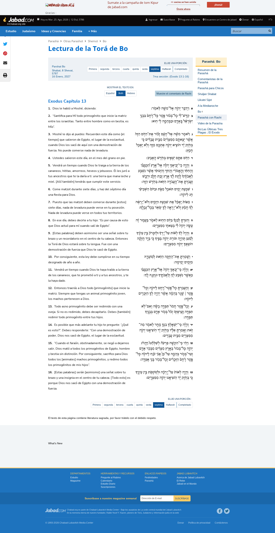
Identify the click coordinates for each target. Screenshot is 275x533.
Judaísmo (28, 31)
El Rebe (181, 480)
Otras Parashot (73, 41)
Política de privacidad (199, 522)
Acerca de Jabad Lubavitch (191, 477)
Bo (104, 41)
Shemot (93, 41)
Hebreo (131, 93)
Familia (77, 31)
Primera (93, 69)
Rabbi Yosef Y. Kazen (116, 513)
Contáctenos (221, 522)
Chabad (92, 510)
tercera (116, 69)
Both (121, 93)
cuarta (126, 69)
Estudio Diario (108, 483)
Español (110, 93)
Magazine (75, 480)
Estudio (11, 31)
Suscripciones (108, 487)
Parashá (53, 41)
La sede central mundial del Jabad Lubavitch (161, 510)
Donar (245, 19)
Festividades (151, 477)
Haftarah (166, 69)
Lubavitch (101, 510)
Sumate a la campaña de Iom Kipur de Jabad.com (133, 4)
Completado (181, 69)
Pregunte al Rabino (190, 19)
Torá (139, 513)
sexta (145, 69)
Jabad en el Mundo (187, 483)
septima (155, 69)
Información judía (162, 513)
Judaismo (147, 513)
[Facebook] (219, 511)
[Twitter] (227, 511)
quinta (135, 69)
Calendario (106, 480)
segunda (104, 69)
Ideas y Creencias (53, 31)
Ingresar (153, 19)
